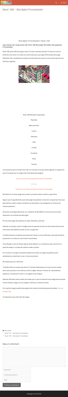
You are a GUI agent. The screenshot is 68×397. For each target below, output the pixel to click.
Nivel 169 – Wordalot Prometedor (16, 336)
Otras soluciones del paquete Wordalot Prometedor (34, 179)
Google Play (7, 291)
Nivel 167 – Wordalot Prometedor (16, 333)
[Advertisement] (34, 26)
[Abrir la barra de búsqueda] (56, 2)
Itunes (59, 288)
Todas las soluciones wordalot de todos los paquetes (34, 189)
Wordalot (8, 331)
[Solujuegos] (6, 2)
